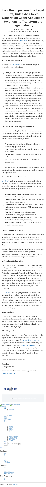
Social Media (11, 440)
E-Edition (5, 441)
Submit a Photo (11, 435)
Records (5, 418)
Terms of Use (11, 432)
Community (11, 410)
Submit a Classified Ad (13, 438)
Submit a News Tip (12, 434)
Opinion (5, 417)
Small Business (7, 462)
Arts (9, 411)
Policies (10, 431)
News (5, 408)
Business (10, 413)
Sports (5, 416)
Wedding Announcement (13, 437)
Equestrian (10, 415)
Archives (10, 430)
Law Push (23, 40)
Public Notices (6, 423)
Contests (5, 424)
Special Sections (12, 409)
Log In (1, 406)
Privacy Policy (15, 484)
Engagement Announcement (13, 436)
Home (5, 407)
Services (5, 425)
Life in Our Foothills (7, 419)
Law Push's (16, 64)
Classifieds (6, 421)
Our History (11, 429)
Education (10, 414)
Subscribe (4, 406)
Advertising (11, 426)
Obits (5, 420)
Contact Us (10, 428)
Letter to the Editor (12, 439)
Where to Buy (11, 427)
